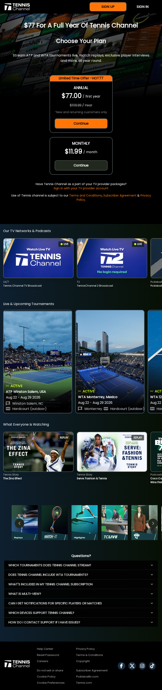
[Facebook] (122, 666)
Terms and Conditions (85, 195)
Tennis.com (84, 683)
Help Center (45, 649)
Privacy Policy (85, 649)
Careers (42, 661)
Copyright (83, 661)
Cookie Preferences (51, 683)
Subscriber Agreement (119, 195)
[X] (133, 666)
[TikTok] (153, 666)
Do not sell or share (50, 670)
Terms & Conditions (89, 655)
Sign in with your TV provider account (81, 188)
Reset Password (48, 655)
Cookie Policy (46, 677)
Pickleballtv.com (87, 677)
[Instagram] (143, 666)
